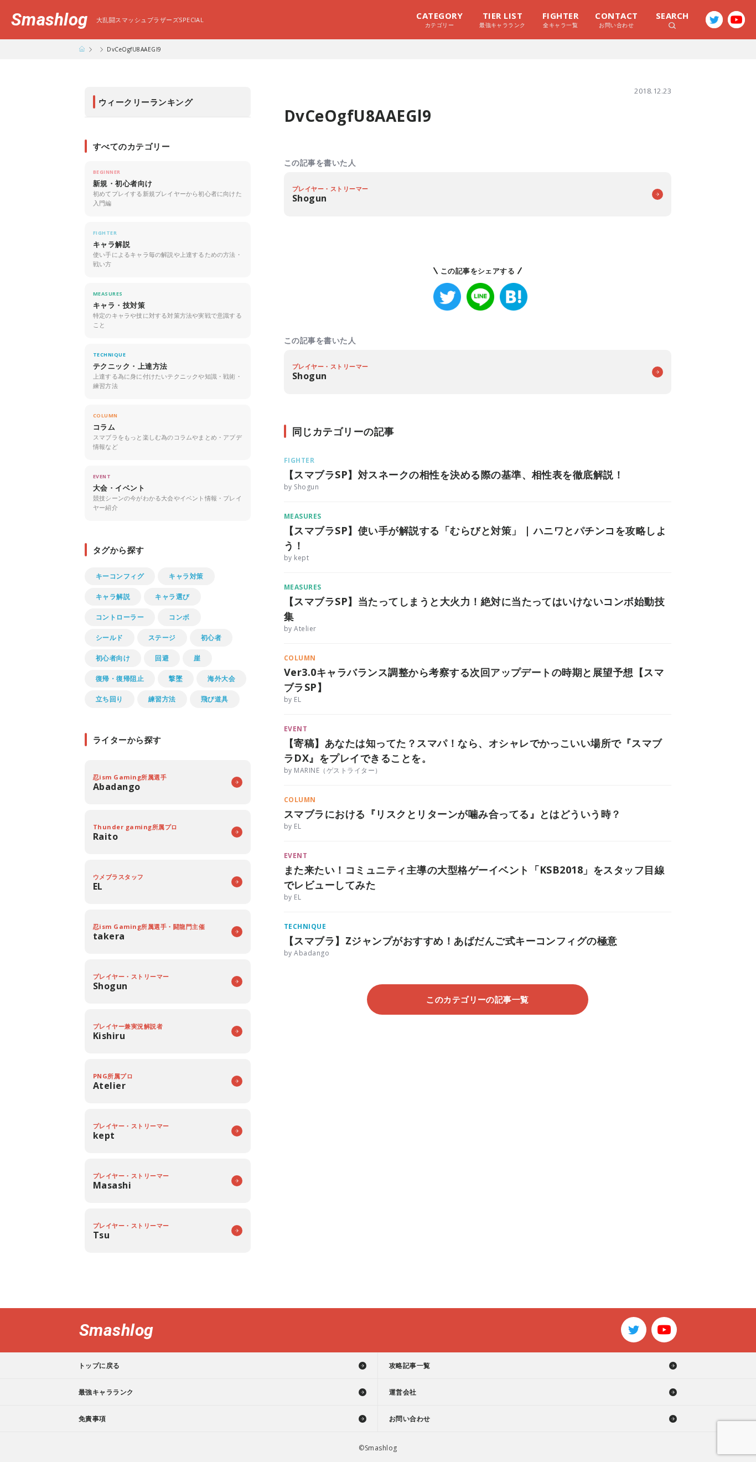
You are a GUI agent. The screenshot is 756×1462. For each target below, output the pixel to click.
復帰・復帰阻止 (120, 678)
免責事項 (92, 1418)
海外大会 (221, 678)
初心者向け (113, 658)
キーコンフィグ (120, 576)
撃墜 (176, 678)
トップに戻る (99, 1365)
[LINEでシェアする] (480, 297)
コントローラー (120, 617)
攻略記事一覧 (410, 1365)
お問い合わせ (616, 19)
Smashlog (49, 19)
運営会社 (403, 1392)
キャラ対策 (186, 576)
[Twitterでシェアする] (447, 297)
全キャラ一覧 (560, 19)
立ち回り (109, 699)
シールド (109, 637)
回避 (162, 658)
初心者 (211, 637)
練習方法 (162, 699)
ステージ (162, 637)
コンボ (179, 617)
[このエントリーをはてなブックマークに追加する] (513, 297)
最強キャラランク (502, 19)
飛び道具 (215, 699)
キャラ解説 (113, 596)
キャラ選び (172, 596)
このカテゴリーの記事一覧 (477, 999)
